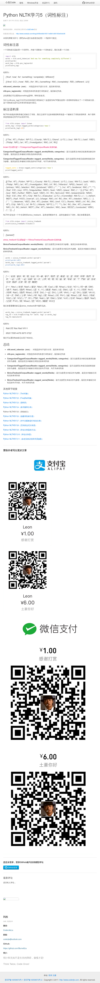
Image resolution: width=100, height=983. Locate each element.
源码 (55, 2)
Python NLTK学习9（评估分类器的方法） (20, 429)
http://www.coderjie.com (69, 979)
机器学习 (46, 2)
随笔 (21, 2)
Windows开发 (32, 2)
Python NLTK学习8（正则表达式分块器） (20, 425)
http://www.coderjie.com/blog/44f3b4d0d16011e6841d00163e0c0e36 (40, 33)
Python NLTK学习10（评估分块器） (18, 434)
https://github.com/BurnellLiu (15, 948)
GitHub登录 (90, 2)
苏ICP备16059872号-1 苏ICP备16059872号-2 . (24, 979)
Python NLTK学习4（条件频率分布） (18, 407)
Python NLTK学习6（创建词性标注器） (19, 416)
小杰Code (10, 2)
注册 (54, 975)
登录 (50, 975)
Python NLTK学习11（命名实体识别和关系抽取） (23, 439)
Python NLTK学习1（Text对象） (16, 393)
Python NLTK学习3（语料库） (15, 402)
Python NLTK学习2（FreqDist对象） (18, 398)
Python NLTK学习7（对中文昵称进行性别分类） (22, 420)
